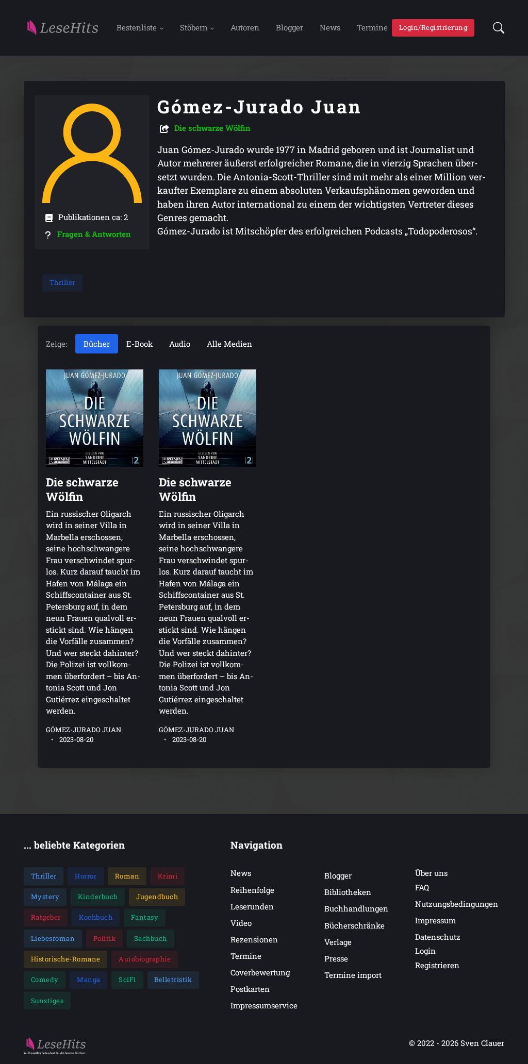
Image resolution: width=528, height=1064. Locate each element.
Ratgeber (46, 917)
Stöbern (194, 27)
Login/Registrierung (433, 27)
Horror (85, 876)
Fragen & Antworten (94, 234)
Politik (104, 938)
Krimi (168, 876)
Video (241, 923)
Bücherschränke (354, 925)
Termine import (353, 975)
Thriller (62, 282)
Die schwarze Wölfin (212, 128)
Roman (127, 876)
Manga (89, 979)
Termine (372, 27)
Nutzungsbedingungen (456, 904)
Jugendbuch (157, 896)
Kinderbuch (98, 896)
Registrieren (437, 965)
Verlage (338, 942)
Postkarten (250, 989)
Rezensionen (254, 939)
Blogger (289, 27)
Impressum (435, 920)
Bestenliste (137, 27)
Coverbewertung (260, 972)
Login (425, 950)
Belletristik (173, 979)
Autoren (244, 27)
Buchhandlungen (356, 908)
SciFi (127, 979)
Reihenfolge (252, 890)
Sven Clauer (482, 1043)
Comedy (45, 979)
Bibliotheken (347, 892)
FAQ (422, 887)
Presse (336, 958)
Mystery (45, 896)
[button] (495, 27)
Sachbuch (150, 938)
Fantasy (145, 917)
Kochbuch (95, 917)
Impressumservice (264, 1005)
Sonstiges (47, 1000)
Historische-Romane (66, 959)
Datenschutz (437, 937)
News (330, 27)
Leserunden (252, 906)
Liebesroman (53, 938)
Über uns (431, 873)
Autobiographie (145, 959)
